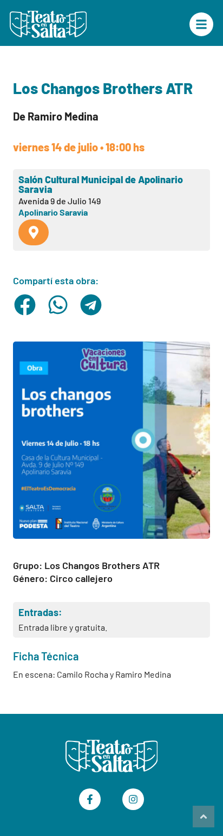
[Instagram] (133, 799)
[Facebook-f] (90, 799)
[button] (25, 305)
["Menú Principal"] (201, 24)
